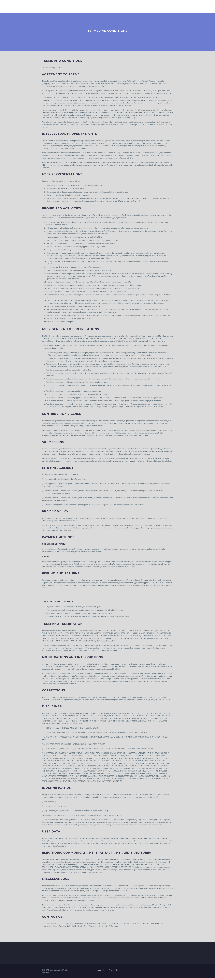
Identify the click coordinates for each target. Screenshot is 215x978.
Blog (120, 6)
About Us (55, 6)
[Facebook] (161, 970)
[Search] (142, 6)
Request (109, 6)
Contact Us (132, 6)
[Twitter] (166, 970)
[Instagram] (169, 970)
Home (44, 6)
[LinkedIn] (163, 970)
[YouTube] (172, 970)
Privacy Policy (114, 970)
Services (68, 6)
